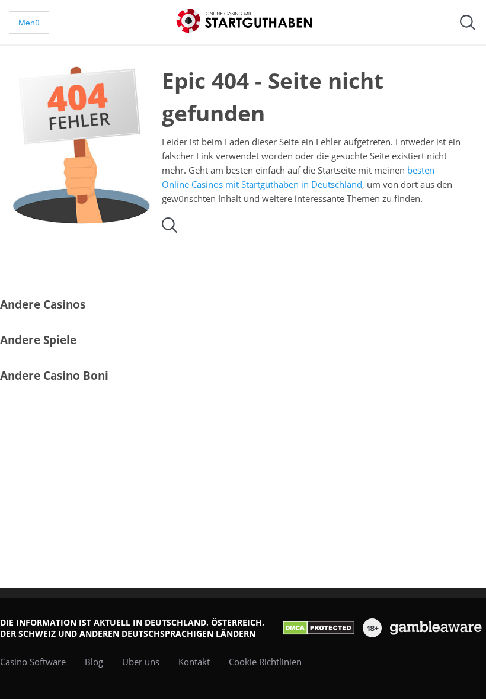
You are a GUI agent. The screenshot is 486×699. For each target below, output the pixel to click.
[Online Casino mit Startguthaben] (248, 21)
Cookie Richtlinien (265, 662)
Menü (29, 22)
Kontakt (194, 662)
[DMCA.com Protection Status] (318, 628)
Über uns (140, 662)
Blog (94, 662)
